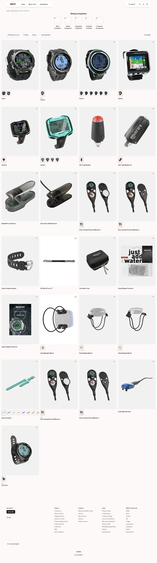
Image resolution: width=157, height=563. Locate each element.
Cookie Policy (106, 513)
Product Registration (61, 521)
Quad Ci (4, 165)
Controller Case (84, 288)
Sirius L (42, 100)
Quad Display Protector (125, 288)
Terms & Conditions (108, 519)
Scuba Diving (14, 10)
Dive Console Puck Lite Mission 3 (89, 230)
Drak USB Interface (124, 411)
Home (8, 10)
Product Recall (59, 524)
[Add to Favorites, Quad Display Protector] (153, 238)
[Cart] (147, 4)
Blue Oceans (82, 516)
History (80, 513)
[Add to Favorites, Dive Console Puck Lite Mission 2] (153, 173)
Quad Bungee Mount (47, 353)
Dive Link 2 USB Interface (48, 223)
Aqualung (129, 526)
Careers (80, 519)
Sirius (3, 98)
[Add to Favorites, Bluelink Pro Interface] (36, 173)
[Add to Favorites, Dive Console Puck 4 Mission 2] (114, 361)
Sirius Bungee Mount (125, 353)
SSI (127, 519)
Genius (120, 98)
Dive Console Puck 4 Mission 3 (50, 419)
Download (57, 526)
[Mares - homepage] (13, 4)
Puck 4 (81, 98)
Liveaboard (129, 524)
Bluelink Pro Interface (9, 223)
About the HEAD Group (85, 511)
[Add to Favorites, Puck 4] (114, 42)
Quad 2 (42, 165)
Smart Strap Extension (9, 288)
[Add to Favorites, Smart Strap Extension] (36, 238)
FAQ (55, 529)
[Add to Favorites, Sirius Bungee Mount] (153, 296)
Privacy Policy (106, 511)
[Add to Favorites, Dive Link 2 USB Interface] (75, 173)
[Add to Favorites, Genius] (153, 42)
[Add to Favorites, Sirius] (36, 42)
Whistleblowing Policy (109, 526)
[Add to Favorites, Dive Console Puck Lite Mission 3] (114, 173)
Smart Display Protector (9, 347)
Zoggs (128, 521)
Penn (127, 513)
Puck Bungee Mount (85, 353)
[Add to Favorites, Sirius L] (75, 42)
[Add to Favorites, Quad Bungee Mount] (75, 296)
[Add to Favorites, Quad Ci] (36, 108)
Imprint (104, 529)
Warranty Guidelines (108, 521)
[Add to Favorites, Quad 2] (75, 108)
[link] (140, 4)
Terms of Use (106, 524)
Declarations (106, 532)
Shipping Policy (59, 516)
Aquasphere (130, 532)
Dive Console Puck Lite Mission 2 (128, 230)
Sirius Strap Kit (6, 418)
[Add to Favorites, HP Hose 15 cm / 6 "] (75, 238)
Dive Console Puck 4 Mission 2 (89, 418)
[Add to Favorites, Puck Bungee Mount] (114, 296)
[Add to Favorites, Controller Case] (114, 238)
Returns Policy (59, 513)
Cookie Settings (107, 516)
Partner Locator (59, 519)
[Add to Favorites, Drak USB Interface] (153, 361)
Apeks (128, 529)
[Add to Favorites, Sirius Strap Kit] (36, 361)
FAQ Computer (59, 532)
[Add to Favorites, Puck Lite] (36, 427)
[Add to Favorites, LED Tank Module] (114, 108)
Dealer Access (83, 521)
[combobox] (13, 35)
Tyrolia (128, 516)
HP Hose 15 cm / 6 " (46, 288)
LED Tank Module (85, 165)
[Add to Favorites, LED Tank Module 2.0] (153, 108)
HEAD (128, 511)
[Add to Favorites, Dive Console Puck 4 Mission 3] (75, 361)
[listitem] (4, 93)
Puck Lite (5, 485)
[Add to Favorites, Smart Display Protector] (36, 296)
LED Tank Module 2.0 (125, 165)
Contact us (57, 511)
